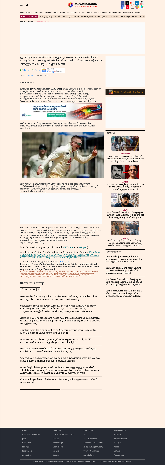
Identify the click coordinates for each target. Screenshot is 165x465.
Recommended (113, 252)
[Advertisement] (82, 38)
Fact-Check (27, 451)
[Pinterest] (127, 7)
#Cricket (67, 255)
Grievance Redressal (31, 435)
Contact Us (88, 431)
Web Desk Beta (28, 76)
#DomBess (94, 252)
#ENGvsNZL (55, 255)
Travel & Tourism (91, 451)
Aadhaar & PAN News (93, 443)
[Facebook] (122, 3)
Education (26, 443)
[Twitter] (127, 3)
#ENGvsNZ (42, 255)
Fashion (56, 451)
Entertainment (114, 12)
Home (22, 12)
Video (116, 447)
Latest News (38, 12)
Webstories (119, 455)
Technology (58, 443)
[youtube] (142, 3)
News (28, 12)
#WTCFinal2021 (81, 255)
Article (117, 451)
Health (89, 12)
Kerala (62, 12)
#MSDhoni (68, 247)
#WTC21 (94, 255)
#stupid (83, 247)
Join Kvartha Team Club (63, 435)
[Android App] (142, 7)
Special (56, 455)
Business (75, 12)
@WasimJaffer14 (39, 257)
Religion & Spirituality (93, 447)
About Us (57, 431)
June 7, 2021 (65, 261)
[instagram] (132, 3)
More (137, 12)
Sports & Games (100, 12)
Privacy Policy (120, 431)
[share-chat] (137, 7)
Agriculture (27, 455)
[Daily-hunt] (132, 7)
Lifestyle (26, 447)
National (48, 12)
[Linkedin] (137, 3)
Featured (110, 133)
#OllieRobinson (28, 255)
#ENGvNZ (25, 257)
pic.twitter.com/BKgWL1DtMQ (65, 257)
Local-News (127, 12)
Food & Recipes (90, 439)
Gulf (68, 12)
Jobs (83, 12)
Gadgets (117, 443)
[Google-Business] (122, 7)
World (55, 12)
